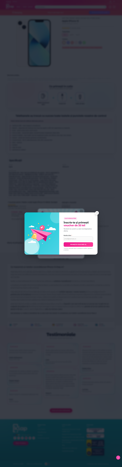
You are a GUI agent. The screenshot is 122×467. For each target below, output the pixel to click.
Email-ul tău (68, 235)
